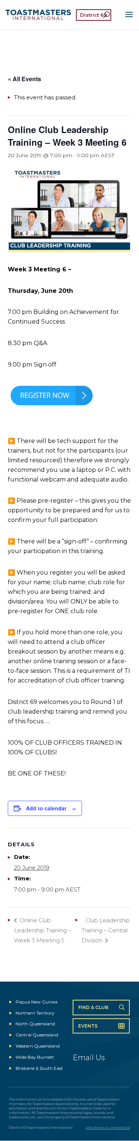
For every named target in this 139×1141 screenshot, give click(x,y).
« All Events (24, 79)
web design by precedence (108, 1127)
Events (87, 1026)
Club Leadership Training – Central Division (106, 930)
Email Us (89, 1057)
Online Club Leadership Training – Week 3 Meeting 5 (42, 930)
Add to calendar (46, 808)
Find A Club (93, 1007)
